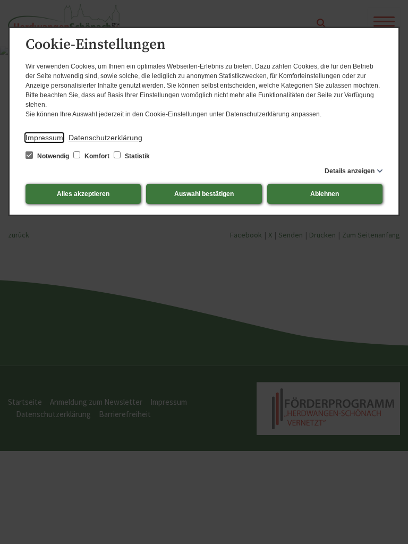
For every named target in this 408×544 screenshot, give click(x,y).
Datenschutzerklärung (105, 137)
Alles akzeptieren (83, 194)
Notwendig (53, 156)
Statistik (136, 156)
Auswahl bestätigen (204, 194)
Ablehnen (324, 194)
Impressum (44, 137)
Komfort (97, 156)
